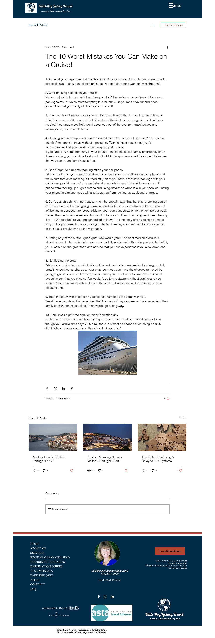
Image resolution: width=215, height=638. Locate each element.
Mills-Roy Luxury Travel (56, 6)
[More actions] (168, 47)
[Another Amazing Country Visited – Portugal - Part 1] (107, 437)
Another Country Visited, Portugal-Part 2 (49, 459)
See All (182, 417)
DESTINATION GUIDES (46, 566)
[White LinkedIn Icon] (112, 596)
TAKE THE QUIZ (41, 575)
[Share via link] (71, 388)
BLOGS (35, 580)
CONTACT (37, 584)
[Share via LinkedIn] (63, 388)
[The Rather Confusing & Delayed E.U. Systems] (162, 437)
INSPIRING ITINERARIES (47, 561)
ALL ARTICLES (38, 24)
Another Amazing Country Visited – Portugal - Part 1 (104, 459)
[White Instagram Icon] (105, 596)
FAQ (33, 589)
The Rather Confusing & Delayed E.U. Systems (158, 459)
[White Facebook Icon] (98, 596)
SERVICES (37, 552)
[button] (171, 5)
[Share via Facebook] (47, 388)
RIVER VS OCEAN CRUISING (50, 557)
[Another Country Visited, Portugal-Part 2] (53, 437)
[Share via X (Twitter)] (55, 388)
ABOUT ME (38, 548)
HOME (34, 543)
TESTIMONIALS (41, 571)
